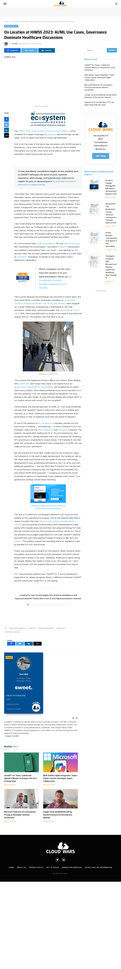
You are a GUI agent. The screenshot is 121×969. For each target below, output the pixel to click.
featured (32, 628)
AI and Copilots (11, 26)
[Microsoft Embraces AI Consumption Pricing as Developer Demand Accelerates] (21, 798)
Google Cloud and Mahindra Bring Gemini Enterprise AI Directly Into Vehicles (57, 814)
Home (6, 21)
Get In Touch (52, 867)
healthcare (51, 134)
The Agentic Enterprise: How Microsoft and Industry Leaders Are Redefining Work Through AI (111, 267)
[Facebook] (6, 119)
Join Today (101, 156)
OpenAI (17, 541)
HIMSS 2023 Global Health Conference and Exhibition (43, 131)
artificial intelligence (46, 243)
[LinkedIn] (6, 130)
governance (19, 387)
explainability (47, 387)
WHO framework (46, 430)
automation (22, 257)
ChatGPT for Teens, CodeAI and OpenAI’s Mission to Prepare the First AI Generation (20, 778)
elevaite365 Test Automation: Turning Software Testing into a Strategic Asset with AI (111, 213)
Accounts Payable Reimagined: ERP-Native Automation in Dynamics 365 (111, 187)
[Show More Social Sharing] (58, 50)
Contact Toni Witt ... (12, 736)
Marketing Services (72, 867)
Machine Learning (12, 632)
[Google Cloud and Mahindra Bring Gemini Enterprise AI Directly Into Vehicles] (60, 798)
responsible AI (33, 387)
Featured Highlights (45, 628)
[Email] (6, 135)
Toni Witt (14, 44)
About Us (21, 867)
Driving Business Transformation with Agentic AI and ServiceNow (112, 239)
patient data (24, 383)
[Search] (116, 4)
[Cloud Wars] (60, 4)
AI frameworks (45, 423)
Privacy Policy (36, 867)
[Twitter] (6, 124)
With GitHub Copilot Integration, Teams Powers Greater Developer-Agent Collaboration (60, 778)
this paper (63, 430)
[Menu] (5, 4)
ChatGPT (62, 247)
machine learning (72, 243)
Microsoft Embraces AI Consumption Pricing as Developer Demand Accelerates (20, 814)
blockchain (65, 310)
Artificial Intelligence (18, 628)
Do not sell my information (98, 867)
